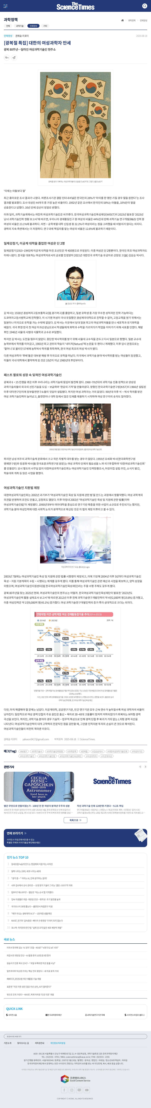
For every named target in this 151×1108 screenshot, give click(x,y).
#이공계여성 (106, 756)
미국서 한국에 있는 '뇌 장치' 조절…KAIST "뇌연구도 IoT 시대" (33, 947)
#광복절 (84, 751)
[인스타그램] (72, 1090)
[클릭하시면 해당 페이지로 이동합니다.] (75, 6)
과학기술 (20, 25)
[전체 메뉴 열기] (5, 6)
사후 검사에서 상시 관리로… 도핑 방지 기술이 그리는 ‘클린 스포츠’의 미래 (41, 885)
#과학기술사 (37, 751)
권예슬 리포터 (22, 35)
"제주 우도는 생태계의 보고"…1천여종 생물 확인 (31, 913)
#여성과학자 (91, 756)
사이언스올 (12, 1015)
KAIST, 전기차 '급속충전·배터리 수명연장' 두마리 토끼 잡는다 (37, 920)
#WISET (23, 751)
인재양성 (33, 25)
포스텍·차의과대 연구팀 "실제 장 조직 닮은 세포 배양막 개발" (36, 927)
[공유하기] (7, 58)
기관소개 (7, 1042)
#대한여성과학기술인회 (117, 751)
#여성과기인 (137, 751)
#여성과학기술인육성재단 (71, 756)
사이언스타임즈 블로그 (135, 1015)
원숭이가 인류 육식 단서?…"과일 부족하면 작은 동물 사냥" (31, 963)
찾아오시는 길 (23, 1042)
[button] (140, 766)
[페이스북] (64, 1090)
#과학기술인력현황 (55, 751)
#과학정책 (72, 751)
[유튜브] (87, 1090)
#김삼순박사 (97, 751)
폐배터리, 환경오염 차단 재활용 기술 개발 (24, 978)
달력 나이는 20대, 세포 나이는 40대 (26, 871)
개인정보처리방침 (57, 1042)
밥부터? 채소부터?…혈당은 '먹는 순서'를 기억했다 (32, 892)
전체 (8, 25)
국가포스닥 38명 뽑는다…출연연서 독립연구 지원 (32, 906)
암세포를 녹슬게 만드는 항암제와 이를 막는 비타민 (32, 864)
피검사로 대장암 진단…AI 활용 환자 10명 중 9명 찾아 (29, 955)
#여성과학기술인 (27, 756)
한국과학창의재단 (54, 1015)
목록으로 (74, 820)
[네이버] (79, 1090)
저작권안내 (39, 1042)
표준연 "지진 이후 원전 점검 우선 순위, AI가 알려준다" (29, 986)
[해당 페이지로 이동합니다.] (39, 787)
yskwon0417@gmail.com (36, 739)
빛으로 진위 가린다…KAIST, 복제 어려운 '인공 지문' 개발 (30, 994)
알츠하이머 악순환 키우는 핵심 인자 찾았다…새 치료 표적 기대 (33, 971)
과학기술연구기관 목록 (96, 1015)
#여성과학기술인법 (47, 756)
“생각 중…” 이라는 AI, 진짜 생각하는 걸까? (29, 878)
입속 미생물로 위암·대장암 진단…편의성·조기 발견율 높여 (35, 899)
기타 (45, 25)
